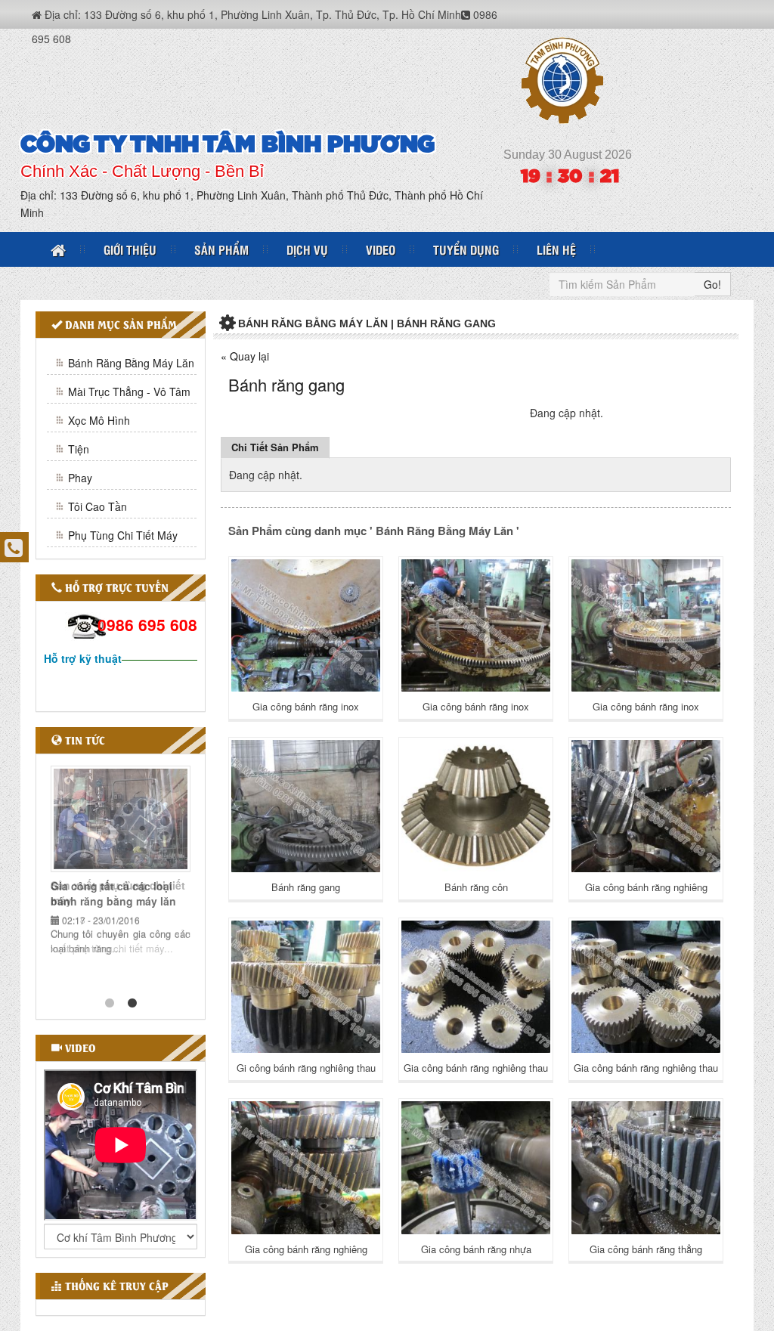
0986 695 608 (147, 624)
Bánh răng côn (476, 887)
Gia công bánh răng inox (305, 706)
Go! (712, 284)
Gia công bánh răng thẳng (646, 1249)
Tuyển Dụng (466, 249)
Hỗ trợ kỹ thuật (83, 658)
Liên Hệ (556, 249)
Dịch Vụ (307, 249)
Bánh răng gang (305, 887)
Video (380, 249)
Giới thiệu (130, 249)
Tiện (78, 449)
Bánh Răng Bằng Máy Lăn (131, 362)
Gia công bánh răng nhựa (476, 1249)
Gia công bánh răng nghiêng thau (476, 1067)
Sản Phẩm (221, 249)
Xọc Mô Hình (99, 420)
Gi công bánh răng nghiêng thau (306, 1067)
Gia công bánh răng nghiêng (646, 887)
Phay (80, 477)
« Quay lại (245, 356)
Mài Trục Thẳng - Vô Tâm (129, 391)
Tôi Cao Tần (97, 506)
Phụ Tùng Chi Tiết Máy (123, 535)
